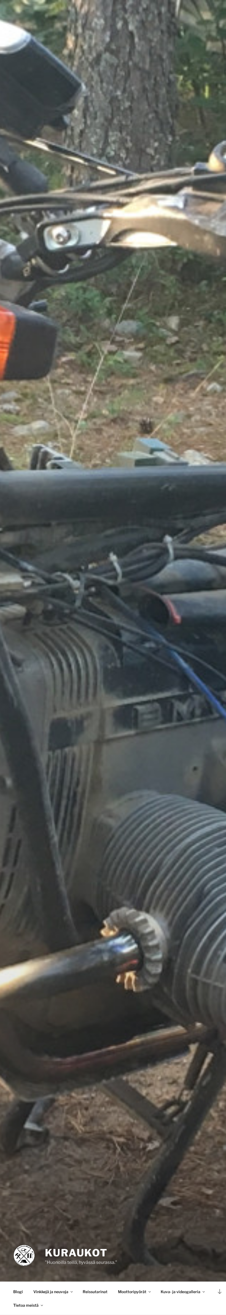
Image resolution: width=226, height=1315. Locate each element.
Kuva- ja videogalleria (180, 1291)
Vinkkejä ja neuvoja (50, 1291)
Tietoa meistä (26, 1305)
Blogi (18, 1291)
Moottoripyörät (132, 1291)
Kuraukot (76, 1253)
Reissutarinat (95, 1291)
